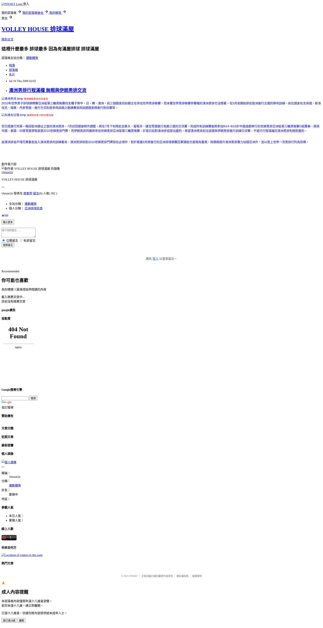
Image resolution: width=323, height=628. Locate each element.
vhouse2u (7, 172)
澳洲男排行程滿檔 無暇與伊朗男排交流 (47, 90)
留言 (36, 193)
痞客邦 (27, 193)
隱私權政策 (182, 576)
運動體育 (32, 58)
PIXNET (133, 576)
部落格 (13, 70)
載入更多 (8, 222)
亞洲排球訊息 (34, 208)
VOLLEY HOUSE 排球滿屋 (37, 29)
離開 (21, 620)
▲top (4, 215)
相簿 (12, 65)
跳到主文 (7, 39)
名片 (12, 74)
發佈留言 (8, 245)
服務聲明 (197, 576)
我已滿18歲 (9, 620)
